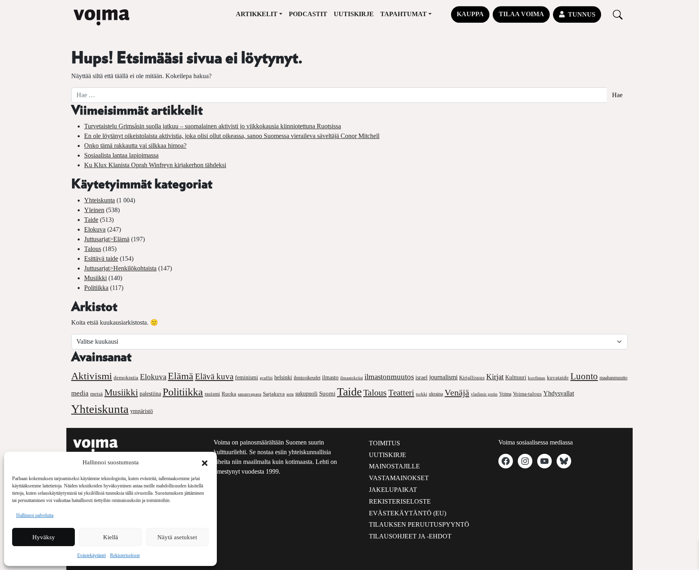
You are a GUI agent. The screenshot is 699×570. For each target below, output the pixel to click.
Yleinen (94, 209)
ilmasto (330, 377)
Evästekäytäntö (91, 555)
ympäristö (141, 411)
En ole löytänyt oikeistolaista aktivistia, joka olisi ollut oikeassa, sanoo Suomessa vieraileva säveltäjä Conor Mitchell (231, 135)
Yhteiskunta (99, 200)
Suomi (327, 393)
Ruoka (229, 394)
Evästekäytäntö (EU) (407, 513)
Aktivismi (91, 375)
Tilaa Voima (521, 14)
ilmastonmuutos (389, 376)
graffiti (266, 378)
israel (421, 377)
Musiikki (95, 277)
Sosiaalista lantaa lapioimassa (121, 155)
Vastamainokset (399, 477)
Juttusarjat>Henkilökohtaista (120, 268)
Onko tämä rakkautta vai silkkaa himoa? (135, 145)
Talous (92, 248)
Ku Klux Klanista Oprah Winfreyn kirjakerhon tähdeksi (155, 165)
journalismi (443, 377)
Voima (505, 394)
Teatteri (401, 393)
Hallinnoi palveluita (34, 515)
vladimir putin (484, 393)
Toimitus (384, 443)
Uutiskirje (354, 14)
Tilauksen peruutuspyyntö (419, 524)
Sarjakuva (274, 394)
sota (290, 393)
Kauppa (470, 14)
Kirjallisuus (472, 377)
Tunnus (581, 14)
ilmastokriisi (351, 377)
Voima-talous (527, 394)
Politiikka (96, 287)
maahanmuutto (613, 378)
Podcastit (308, 14)
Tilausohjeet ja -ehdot (410, 536)
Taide (91, 219)
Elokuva (95, 229)
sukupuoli (306, 394)
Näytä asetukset (177, 537)
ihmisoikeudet (307, 378)
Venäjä (457, 393)
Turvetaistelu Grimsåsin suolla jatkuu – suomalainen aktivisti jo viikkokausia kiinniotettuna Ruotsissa (212, 126)
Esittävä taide (101, 258)
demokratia (126, 378)
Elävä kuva (214, 376)
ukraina (436, 394)
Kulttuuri (515, 377)
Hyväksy (43, 537)
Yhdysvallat (558, 393)
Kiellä (110, 537)
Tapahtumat (403, 14)
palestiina (150, 394)
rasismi (212, 394)
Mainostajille (394, 466)
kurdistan (536, 377)
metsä (96, 394)
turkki (421, 393)
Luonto (584, 376)
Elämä (180, 376)
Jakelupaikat (393, 489)
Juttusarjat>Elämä (106, 239)
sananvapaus (249, 394)
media (80, 393)
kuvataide (558, 378)
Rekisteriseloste (125, 555)
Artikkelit (256, 14)
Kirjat (495, 376)
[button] (205, 462)
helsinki (283, 377)
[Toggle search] (618, 14)
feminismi (246, 377)
